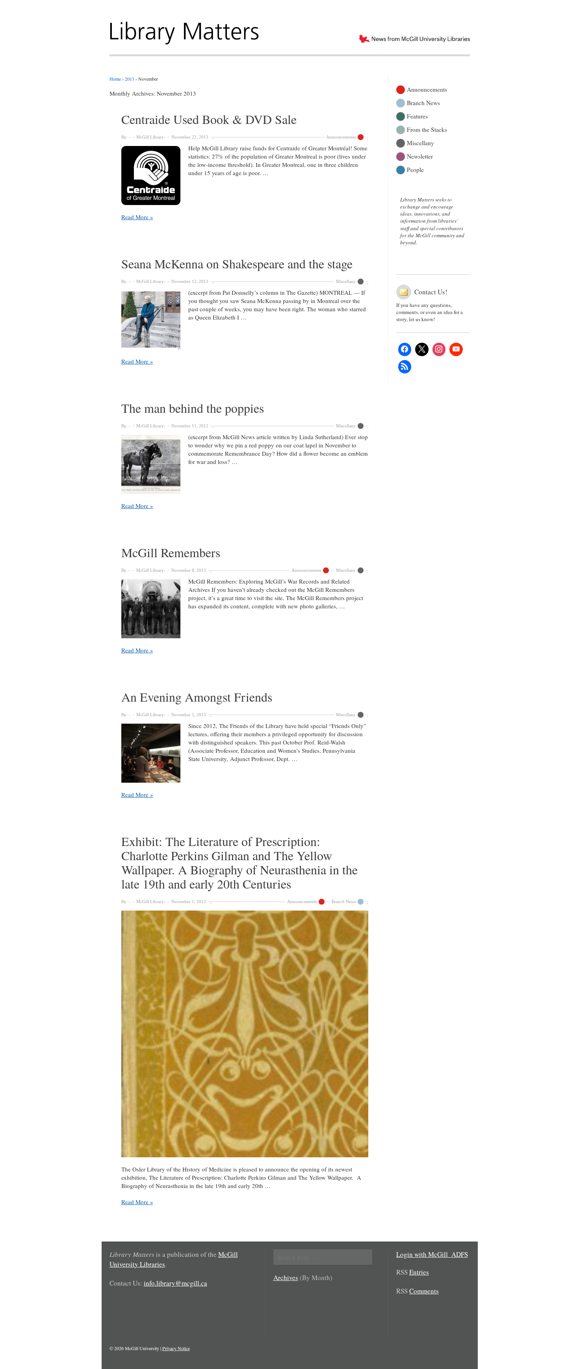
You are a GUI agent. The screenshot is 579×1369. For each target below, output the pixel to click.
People (415, 169)
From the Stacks (427, 129)
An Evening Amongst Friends (196, 696)
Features (417, 115)
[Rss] (405, 366)
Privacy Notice (176, 1348)
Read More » (137, 217)
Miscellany (346, 281)
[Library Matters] (185, 30)
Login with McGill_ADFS (432, 1254)
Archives (285, 1277)
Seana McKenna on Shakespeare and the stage (237, 263)
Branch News (344, 901)
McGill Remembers (170, 552)
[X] (422, 349)
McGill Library (150, 137)
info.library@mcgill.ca (175, 1283)
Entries (419, 1272)
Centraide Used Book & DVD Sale (209, 119)
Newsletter (420, 155)
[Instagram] (439, 349)
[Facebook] (405, 349)
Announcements (341, 137)
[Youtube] (456, 349)
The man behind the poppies (192, 407)
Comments (424, 1290)
